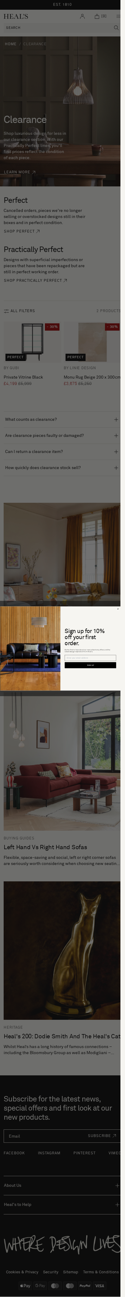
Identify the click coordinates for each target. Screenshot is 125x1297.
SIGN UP (90, 665)
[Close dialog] (117, 609)
